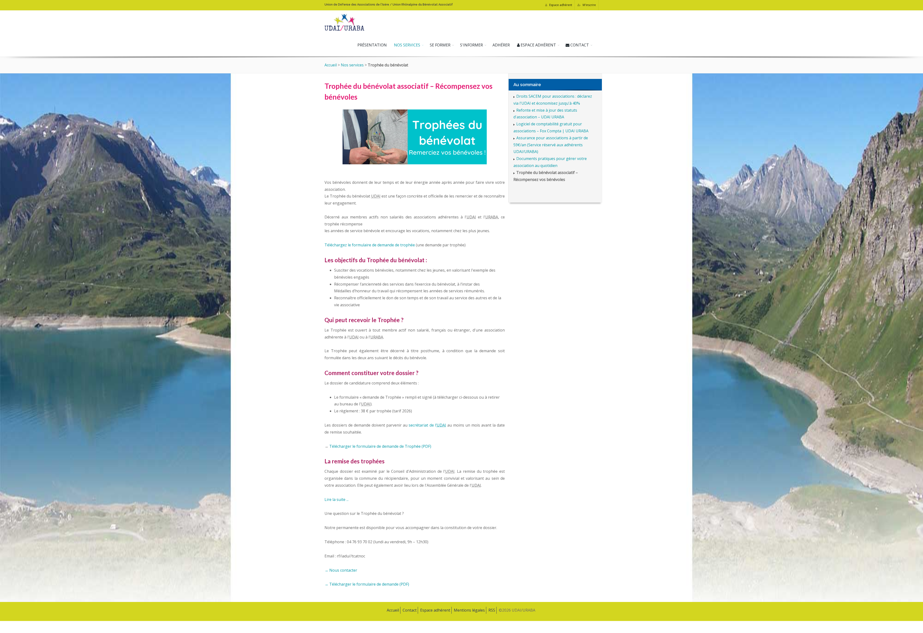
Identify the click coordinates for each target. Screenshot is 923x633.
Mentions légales (469, 610)
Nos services (407, 45)
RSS (491, 610)
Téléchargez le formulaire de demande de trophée (369, 245)
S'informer (471, 45)
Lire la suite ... (336, 499)
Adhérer (501, 45)
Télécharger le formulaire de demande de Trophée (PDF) (379, 446)
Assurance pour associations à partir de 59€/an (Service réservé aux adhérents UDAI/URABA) (550, 144)
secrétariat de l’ (427, 425)
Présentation (372, 45)
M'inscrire (589, 5)
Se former (440, 45)
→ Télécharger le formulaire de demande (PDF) (366, 584)
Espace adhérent (560, 5)
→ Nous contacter (340, 570)
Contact (579, 45)
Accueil (330, 65)
